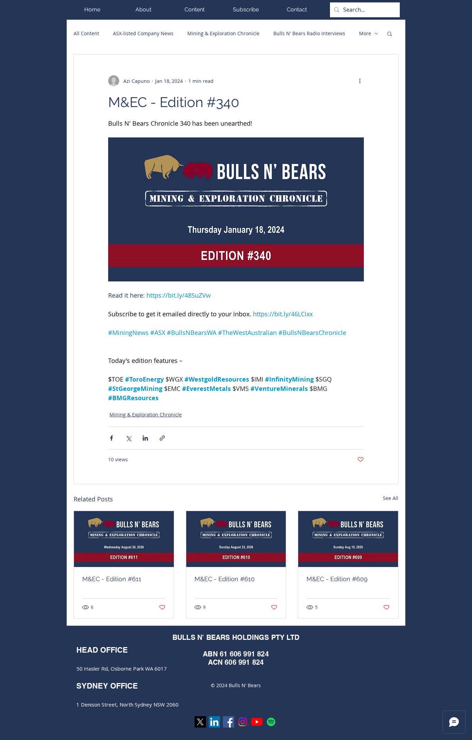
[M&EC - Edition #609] (348, 539)
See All (390, 498)
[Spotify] (271, 722)
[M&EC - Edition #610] (236, 539)
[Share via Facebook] (111, 438)
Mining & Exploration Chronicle (223, 33)
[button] (194, 9)
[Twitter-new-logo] (200, 722)
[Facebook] (228, 722)
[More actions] (360, 81)
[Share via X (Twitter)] (128, 438)
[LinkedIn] (214, 722)
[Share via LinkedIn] (145, 438)
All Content (86, 33)
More (365, 33)
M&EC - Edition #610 (225, 579)
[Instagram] (242, 722)
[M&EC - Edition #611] (124, 539)
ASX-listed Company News (143, 33)
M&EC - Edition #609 (337, 579)
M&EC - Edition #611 (111, 579)
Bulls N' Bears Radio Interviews (309, 33)
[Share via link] (162, 438)
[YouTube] (257, 722)
